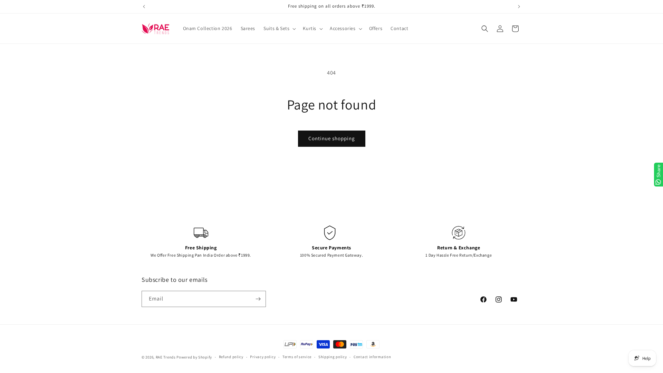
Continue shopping (331, 138)
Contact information (372, 356)
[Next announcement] (519, 6)
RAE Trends (166, 357)
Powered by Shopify (194, 357)
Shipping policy (332, 356)
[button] (279, 28)
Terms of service (296, 356)
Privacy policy (263, 356)
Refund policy (231, 356)
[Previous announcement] (144, 6)
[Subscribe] (258, 299)
